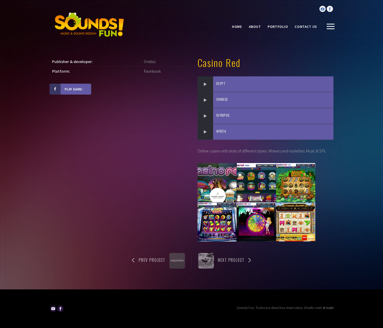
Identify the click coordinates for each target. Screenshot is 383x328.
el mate (328, 307)
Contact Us (306, 26)
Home (237, 26)
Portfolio (278, 26)
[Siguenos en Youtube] (322, 9)
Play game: (74, 89)
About (255, 26)
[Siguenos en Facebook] (330, 9)
